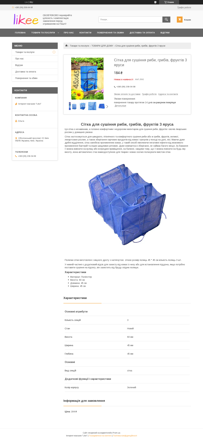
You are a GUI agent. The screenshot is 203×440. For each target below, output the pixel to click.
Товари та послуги (43, 32)
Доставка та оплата (142, 32)
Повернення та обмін (110, 32)
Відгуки (165, 32)
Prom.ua (116, 433)
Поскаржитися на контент (100, 436)
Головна (20, 32)
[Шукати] (166, 20)
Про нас (69, 32)
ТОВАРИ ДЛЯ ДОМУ (102, 45)
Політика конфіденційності (125, 436)
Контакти (85, 32)
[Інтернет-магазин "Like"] (25, 24)
